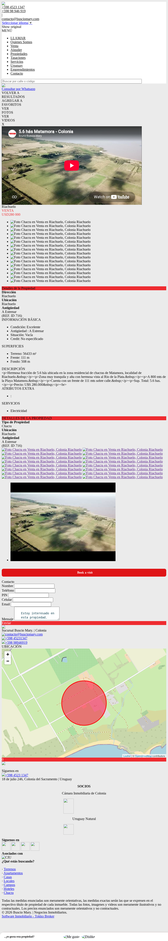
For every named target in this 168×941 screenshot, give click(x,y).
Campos (9, 885)
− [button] (7, 661)
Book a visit (85, 572)
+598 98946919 (16, 642)
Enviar (6, 623)
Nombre (7, 586)
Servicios (16, 61)
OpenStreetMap (143, 756)
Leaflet (127, 756)
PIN (4, 595)
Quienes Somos (21, 42)
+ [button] (7, 654)
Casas (8, 877)
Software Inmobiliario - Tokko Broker (28, 916)
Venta (14, 46)
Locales (9, 881)
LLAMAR (18, 38)
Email (6, 604)
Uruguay (16, 65)
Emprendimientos (22, 69)
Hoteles (9, 889)
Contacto (16, 73)
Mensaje (7, 619)
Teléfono (8, 590)
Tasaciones (18, 58)
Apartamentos (13, 873)
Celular (7, 599)
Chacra (9, 893)
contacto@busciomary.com (20, 19)
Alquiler (16, 50)
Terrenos (10, 869)
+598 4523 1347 (16, 775)
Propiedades (18, 54)
